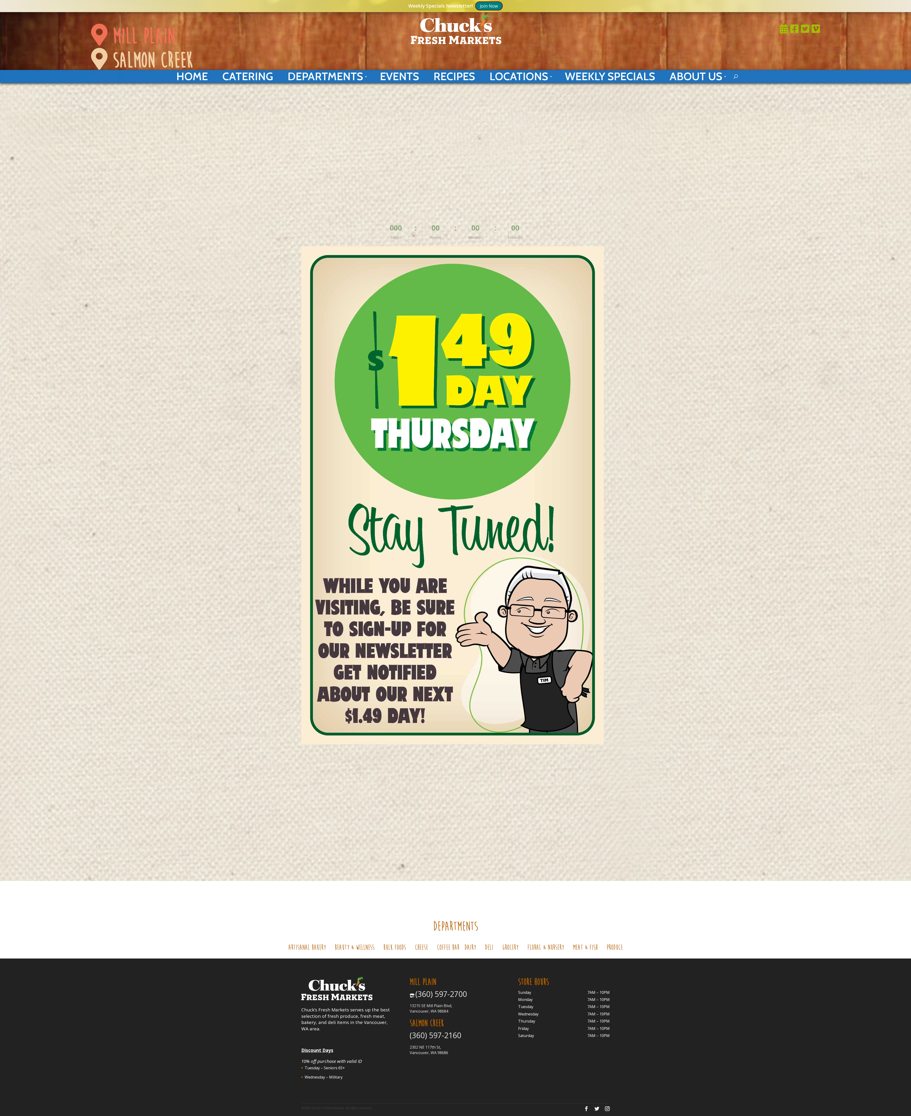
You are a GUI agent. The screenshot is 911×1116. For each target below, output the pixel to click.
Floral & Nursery (547, 948)
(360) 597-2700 (441, 994)
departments (325, 76)
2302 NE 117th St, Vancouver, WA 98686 (429, 1050)
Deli (491, 948)
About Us (695, 76)
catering (247, 76)
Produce (615, 948)
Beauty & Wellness (356, 948)
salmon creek (150, 60)
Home (192, 76)
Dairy (472, 948)
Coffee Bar (448, 948)
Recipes (454, 76)
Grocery (512, 948)
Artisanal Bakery (309, 948)
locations (518, 76)
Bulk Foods (396, 948)
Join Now (489, 6)
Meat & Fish (587, 948)
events (399, 76)
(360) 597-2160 (435, 1035)
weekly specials (610, 76)
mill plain (141, 36)
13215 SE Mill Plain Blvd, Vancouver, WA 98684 (431, 1008)
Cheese (423, 948)
